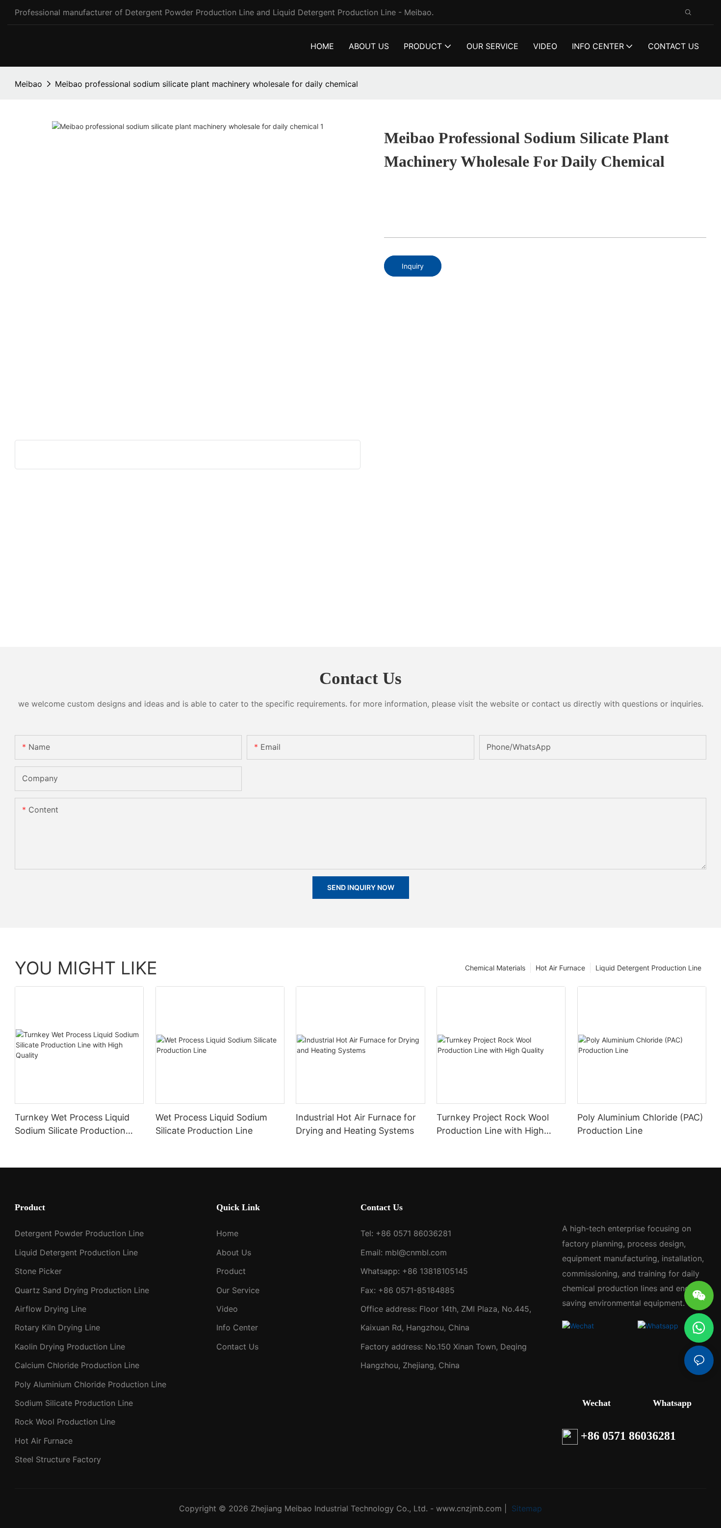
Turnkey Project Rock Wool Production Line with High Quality (493, 1124)
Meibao (28, 84)
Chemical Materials (495, 968)
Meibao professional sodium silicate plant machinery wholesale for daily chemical (206, 84)
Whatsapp (672, 1403)
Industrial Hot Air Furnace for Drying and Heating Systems (356, 1124)
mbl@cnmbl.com (416, 1252)
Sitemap (525, 1508)
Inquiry (413, 266)
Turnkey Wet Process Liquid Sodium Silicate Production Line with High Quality (72, 1124)
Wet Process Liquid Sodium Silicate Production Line (211, 1124)
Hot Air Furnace (560, 968)
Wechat (596, 1403)
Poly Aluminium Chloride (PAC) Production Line (640, 1124)
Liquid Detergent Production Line (648, 968)
